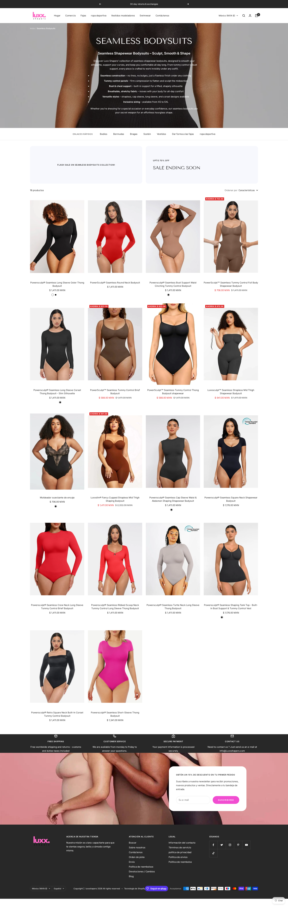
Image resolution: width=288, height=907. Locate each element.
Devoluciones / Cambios (142, 871)
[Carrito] (256, 15)
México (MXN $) (227, 15)
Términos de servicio (180, 847)
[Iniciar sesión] (250, 15)
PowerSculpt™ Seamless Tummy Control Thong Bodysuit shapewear (173, 392)
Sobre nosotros (137, 847)
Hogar (57, 15)
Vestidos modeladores (123, 15)
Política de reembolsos (141, 866)
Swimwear (145, 15)
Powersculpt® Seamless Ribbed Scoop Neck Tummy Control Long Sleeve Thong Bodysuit (115, 607)
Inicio (32, 28)
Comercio (70, 15)
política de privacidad (180, 852)
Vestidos (161, 134)
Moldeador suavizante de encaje (57, 497)
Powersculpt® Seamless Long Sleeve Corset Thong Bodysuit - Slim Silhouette (57, 392)
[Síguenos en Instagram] (230, 845)
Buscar (132, 842)
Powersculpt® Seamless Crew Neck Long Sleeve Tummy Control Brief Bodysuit (57, 607)
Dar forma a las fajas (183, 134)
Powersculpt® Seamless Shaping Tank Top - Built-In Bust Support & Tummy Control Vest (231, 607)
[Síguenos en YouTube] (246, 845)
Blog (131, 876)
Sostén (147, 134)
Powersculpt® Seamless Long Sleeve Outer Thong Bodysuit (57, 284)
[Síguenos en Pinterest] (238, 845)
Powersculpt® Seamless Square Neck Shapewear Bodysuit (230, 499)
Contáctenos (162, 15)
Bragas (133, 134)
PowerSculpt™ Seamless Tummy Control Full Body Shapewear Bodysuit (231, 284)
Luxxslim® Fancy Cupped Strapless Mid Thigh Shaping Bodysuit (115, 499)
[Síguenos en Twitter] (222, 845)
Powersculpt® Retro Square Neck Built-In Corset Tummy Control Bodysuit (57, 714)
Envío (132, 861)
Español (57, 888)
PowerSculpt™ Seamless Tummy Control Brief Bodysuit (115, 392)
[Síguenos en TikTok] (213, 853)
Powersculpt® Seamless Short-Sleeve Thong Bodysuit (115, 714)
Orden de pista (136, 857)
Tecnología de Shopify (134, 888)
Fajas (83, 15)
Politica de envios (178, 857)
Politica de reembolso (180, 861)
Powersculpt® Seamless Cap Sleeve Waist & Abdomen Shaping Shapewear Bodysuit (173, 499)
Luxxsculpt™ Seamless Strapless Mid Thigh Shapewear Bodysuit (230, 392)
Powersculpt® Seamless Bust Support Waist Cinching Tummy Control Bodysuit (173, 284)
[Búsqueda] (243, 15)
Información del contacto (182, 842)
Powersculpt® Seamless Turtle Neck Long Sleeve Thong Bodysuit (173, 607)
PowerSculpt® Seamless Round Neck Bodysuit (115, 282)
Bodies (103, 134)
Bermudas (118, 134)
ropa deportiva (98, 15)
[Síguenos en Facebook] (213, 845)
